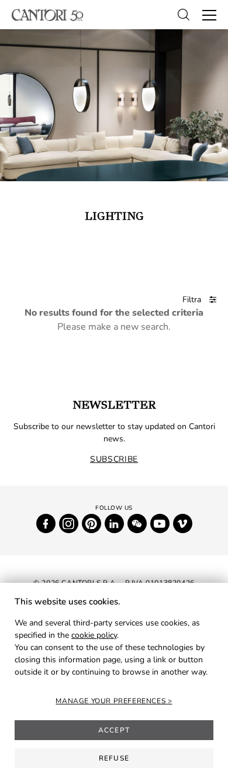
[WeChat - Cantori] (137, 523)
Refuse (114, 758)
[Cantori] (48, 15)
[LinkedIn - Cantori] (114, 523)
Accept (114, 730)
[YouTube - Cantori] (160, 523)
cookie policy (94, 635)
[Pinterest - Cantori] (91, 523)
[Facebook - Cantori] (46, 523)
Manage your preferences (111, 701)
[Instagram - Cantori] (68, 523)
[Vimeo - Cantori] (182, 523)
